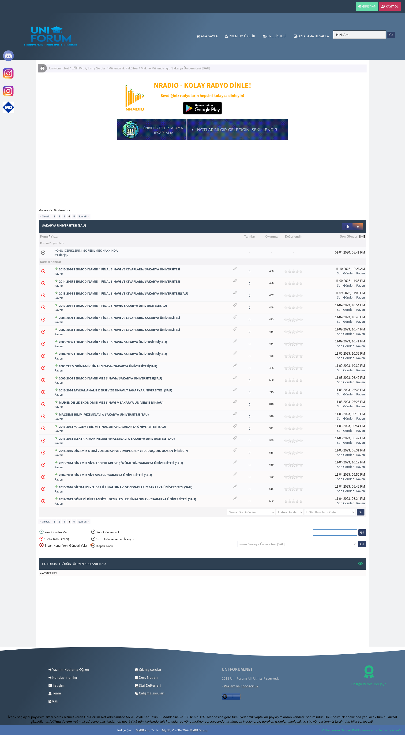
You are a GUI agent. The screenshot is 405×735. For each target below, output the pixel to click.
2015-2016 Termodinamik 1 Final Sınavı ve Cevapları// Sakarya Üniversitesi (119, 269)
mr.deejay (61, 255)
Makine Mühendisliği (155, 68)
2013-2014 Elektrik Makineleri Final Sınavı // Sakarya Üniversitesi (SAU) (117, 438)
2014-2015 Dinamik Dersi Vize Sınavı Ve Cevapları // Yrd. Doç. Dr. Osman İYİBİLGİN (123, 451)
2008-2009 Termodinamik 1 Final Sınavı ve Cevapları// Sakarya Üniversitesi (119, 318)
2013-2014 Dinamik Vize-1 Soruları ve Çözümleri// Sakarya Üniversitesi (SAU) (121, 463)
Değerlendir (293, 236)
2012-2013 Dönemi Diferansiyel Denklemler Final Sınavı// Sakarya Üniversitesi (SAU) (127, 499)
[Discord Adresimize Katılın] (8, 60)
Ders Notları (148, 677)
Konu (44, 236)
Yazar (55, 236)
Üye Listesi (276, 36)
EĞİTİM (77, 68)
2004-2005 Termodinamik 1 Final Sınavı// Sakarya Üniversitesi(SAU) (113, 354)
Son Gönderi (349, 236)
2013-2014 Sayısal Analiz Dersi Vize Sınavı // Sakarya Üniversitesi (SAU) (115, 390)
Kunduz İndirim (64, 677)
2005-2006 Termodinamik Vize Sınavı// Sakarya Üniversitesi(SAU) (110, 378)
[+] (362, 236)
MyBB (166, 730)
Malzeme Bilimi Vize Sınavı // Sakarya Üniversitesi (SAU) (104, 414)
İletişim (58, 685)
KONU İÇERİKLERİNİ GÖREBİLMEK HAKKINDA (86, 250)
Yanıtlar (249, 236)
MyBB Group (198, 730)
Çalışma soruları (151, 693)
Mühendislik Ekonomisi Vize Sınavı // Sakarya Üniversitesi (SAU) (111, 402)
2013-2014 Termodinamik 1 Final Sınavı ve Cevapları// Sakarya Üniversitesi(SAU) (123, 293)
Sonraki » (83, 216)
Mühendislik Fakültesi (123, 68)
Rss (54, 701)
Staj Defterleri (149, 685)
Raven (58, 274)
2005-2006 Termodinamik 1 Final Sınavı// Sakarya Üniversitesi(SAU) (113, 342)
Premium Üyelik (241, 36)
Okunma (271, 236)
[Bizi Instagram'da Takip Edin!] (8, 78)
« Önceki (45, 216)
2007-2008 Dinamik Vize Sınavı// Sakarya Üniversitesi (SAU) (105, 475)
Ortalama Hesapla (312, 36)
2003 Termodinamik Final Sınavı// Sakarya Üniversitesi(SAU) (108, 366)
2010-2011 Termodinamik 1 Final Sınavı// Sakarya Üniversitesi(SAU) (113, 305)
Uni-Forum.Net (59, 68)
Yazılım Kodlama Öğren (70, 669)
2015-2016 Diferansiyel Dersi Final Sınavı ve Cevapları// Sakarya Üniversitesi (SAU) (125, 487)
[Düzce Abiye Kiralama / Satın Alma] (8, 96)
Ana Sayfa (209, 36)
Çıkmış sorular (149, 669)
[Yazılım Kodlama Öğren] (8, 112)
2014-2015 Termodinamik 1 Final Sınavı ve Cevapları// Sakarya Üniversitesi (119, 281)
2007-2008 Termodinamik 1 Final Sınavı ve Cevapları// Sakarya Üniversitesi (119, 330)
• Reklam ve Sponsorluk (240, 686)
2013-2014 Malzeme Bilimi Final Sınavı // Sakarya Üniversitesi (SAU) (112, 426)
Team (56, 693)
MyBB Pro (143, 730)
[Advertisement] (179, 175)
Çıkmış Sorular (95, 68)
